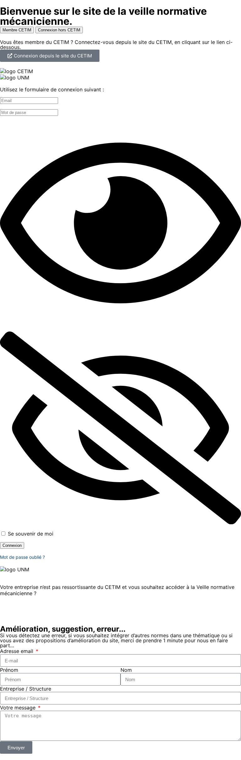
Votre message (18, 707)
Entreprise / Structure (25, 689)
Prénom (9, 670)
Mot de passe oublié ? (22, 557)
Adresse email (17, 651)
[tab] (17, 30)
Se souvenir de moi (29, 534)
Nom (126, 670)
